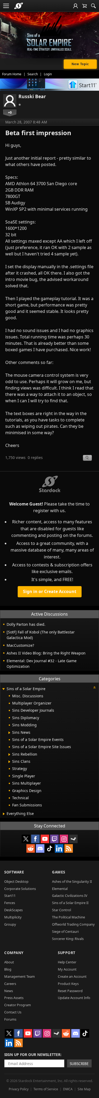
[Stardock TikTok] (49, 848)
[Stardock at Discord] (40, 848)
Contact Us (12, 1012)
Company (13, 952)
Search (32, 74)
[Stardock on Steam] (73, 839)
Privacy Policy (19, 1089)
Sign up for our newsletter (32, 1054)
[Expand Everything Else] (4, 814)
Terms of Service (46, 1089)
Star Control (61, 910)
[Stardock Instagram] (64, 839)
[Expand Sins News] (9, 732)
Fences (9, 902)
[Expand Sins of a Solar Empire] (3, 689)
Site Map (84, 1089)
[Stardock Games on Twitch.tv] (54, 839)
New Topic (80, 64)
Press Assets (13, 997)
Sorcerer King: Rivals (68, 938)
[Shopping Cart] (84, 5)
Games (58, 872)
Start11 (10, 895)
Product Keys (68, 983)
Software (14, 872)
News (8, 990)
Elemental (60, 888)
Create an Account (72, 976)
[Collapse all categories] (94, 687)
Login (48, 74)
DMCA (68, 1089)
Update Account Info (74, 997)
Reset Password (70, 990)
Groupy (10, 924)
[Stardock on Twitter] (26, 839)
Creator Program (17, 1004)
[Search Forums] (93, 5)
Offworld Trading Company (73, 924)
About (9, 962)
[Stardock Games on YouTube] (45, 839)
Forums (10, 1019)
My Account (67, 969)
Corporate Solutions (20, 888)
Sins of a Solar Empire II (70, 902)
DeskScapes (13, 910)
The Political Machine (68, 917)
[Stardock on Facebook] (35, 839)
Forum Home (11, 74)
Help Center (67, 962)
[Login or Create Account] (75, 5)
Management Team (19, 976)
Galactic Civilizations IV (69, 895)
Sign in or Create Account (49, 591)
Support (67, 952)
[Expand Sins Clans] (9, 761)
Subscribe (79, 1063)
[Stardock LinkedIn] (59, 848)
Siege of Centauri (65, 931)
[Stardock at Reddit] (30, 848)
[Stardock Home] (18, 6)
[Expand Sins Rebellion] (9, 754)
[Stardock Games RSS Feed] (68, 848)
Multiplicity (13, 917)
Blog (7, 969)
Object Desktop (16, 881)
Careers (10, 983)
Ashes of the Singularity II (72, 881)
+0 (10, 112)
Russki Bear (32, 96)
